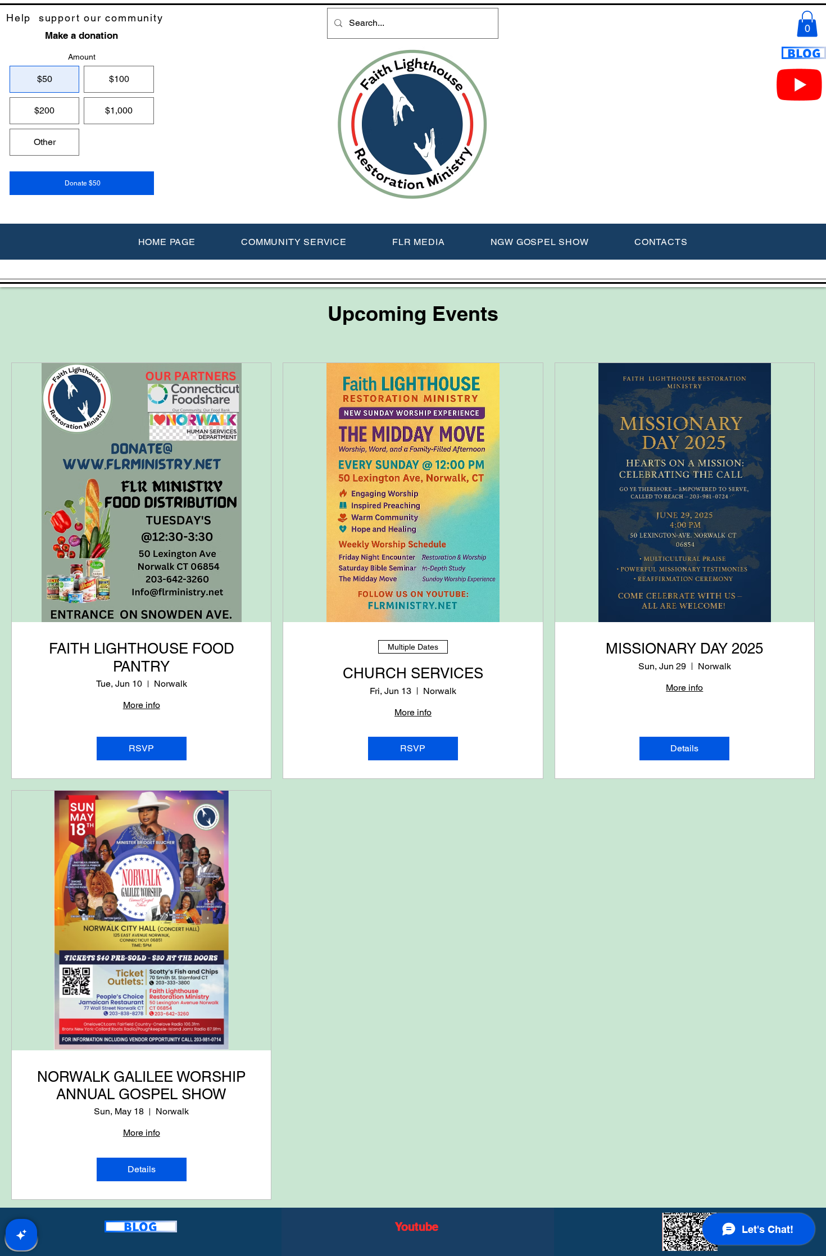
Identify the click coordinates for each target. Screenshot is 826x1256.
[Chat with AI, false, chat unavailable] (21, 1234)
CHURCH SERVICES (413, 673)
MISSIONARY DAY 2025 (684, 648)
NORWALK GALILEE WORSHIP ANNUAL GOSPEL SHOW (141, 1085)
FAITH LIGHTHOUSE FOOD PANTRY (141, 657)
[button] (807, 24)
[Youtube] (799, 84)
